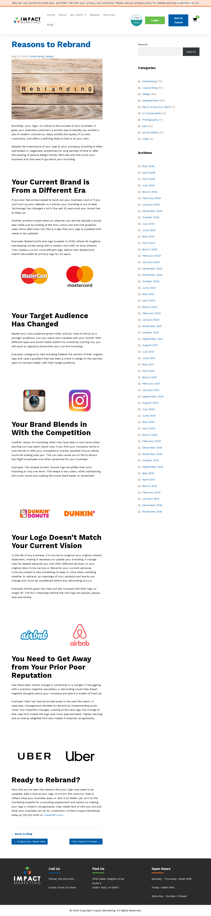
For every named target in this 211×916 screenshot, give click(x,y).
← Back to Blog (22, 833)
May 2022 (148, 294)
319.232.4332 (66, 878)
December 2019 (152, 447)
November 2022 (152, 274)
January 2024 (151, 204)
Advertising (37, 56)
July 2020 (148, 409)
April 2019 (148, 479)
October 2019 (150, 460)
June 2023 (149, 230)
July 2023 (148, 223)
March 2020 (149, 434)
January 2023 (151, 262)
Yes (192, 2)
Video (145, 138)
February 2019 (151, 492)
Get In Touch (178, 20)
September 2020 (153, 396)
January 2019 (150, 498)
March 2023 (149, 249)
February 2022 (151, 313)
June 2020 (149, 415)
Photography (150, 119)
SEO (144, 126)
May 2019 (148, 473)
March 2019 (149, 486)
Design (49, 56)
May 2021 (148, 364)
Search (143, 44)
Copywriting (149, 87)
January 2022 (151, 319)
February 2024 (151, 198)
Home (51, 14)
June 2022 (149, 287)
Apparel (95, 14)
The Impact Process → (85, 841)
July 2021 (148, 351)
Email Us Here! (66, 887)
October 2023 (150, 217)
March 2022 (149, 307)
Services (109, 14)
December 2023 (152, 211)
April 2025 (148, 178)
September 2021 (152, 338)
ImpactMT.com (53, 815)
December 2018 (152, 505)
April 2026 (148, 172)
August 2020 (150, 402)
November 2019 (152, 454)
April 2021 (148, 370)
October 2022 (150, 281)
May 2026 (148, 166)
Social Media (150, 132)
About (63, 14)
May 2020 (148, 422)
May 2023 (148, 236)
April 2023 (148, 243)
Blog (50, 24)
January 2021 (150, 390)
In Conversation (152, 113)
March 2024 (149, 191)
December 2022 (152, 268)
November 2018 (152, 511)
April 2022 (148, 300)
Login (155, 20)
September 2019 (152, 466)
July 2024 (148, 185)
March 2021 (149, 377)
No (197, 2)
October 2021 (150, 332)
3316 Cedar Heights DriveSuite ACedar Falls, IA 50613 (108, 883)
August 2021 (150, 345)
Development (150, 100)
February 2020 (151, 441)
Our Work (76, 14)
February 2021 (151, 383)
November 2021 (152, 326)
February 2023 (151, 255)
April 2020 (148, 428)
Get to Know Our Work (156, 107)
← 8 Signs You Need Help (30, 841)
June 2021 (148, 358)
